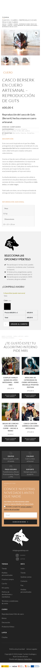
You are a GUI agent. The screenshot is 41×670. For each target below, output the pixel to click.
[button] (36, 33)
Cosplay (30, 133)
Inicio (4, 24)
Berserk (16, 133)
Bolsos (4, 618)
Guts (4, 134)
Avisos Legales (31, 649)
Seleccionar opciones (10, 395)
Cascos (6, 20)
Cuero (14, 20)
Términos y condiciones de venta (10, 602)
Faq (22, 585)
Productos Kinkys (8, 627)
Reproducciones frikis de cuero (19, 21)
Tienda (10, 24)
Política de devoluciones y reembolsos (7, 594)
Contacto (24, 581)
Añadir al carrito (19, 324)
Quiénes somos (26, 577)
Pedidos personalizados (7, 574)
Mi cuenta (5, 588)
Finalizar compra (8, 579)
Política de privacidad (17, 649)
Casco (23, 133)
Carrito (4, 584)
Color (7, 300)
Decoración (6, 622)
